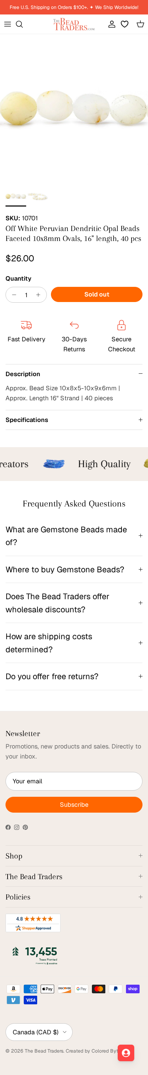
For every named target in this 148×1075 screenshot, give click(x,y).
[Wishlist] (125, 24)
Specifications (27, 420)
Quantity (18, 278)
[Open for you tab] (126, 1053)
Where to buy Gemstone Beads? (65, 569)
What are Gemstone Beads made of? (66, 535)
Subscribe (74, 804)
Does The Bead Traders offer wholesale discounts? (57, 602)
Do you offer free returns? (52, 676)
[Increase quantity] (40, 294)
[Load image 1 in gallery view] (74, 108)
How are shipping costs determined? (49, 642)
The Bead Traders (44, 1051)
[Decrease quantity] (12, 294)
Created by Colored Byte (93, 1051)
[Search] (22, 24)
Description (23, 374)
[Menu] (7, 24)
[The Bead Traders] (74, 24)
